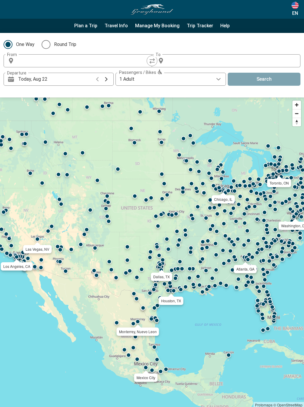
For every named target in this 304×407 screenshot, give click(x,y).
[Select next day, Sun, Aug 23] (106, 79)
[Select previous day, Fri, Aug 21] (97, 79)
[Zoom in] (296, 105)
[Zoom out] (296, 113)
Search (264, 79)
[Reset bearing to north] (296, 122)
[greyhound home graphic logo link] (152, 9)
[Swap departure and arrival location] (152, 60)
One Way (25, 44)
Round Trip (65, 44)
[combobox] (83, 60)
